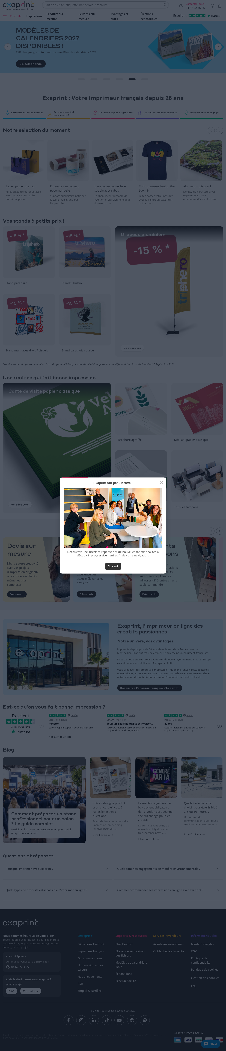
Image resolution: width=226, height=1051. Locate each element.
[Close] (161, 482)
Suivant (113, 566)
